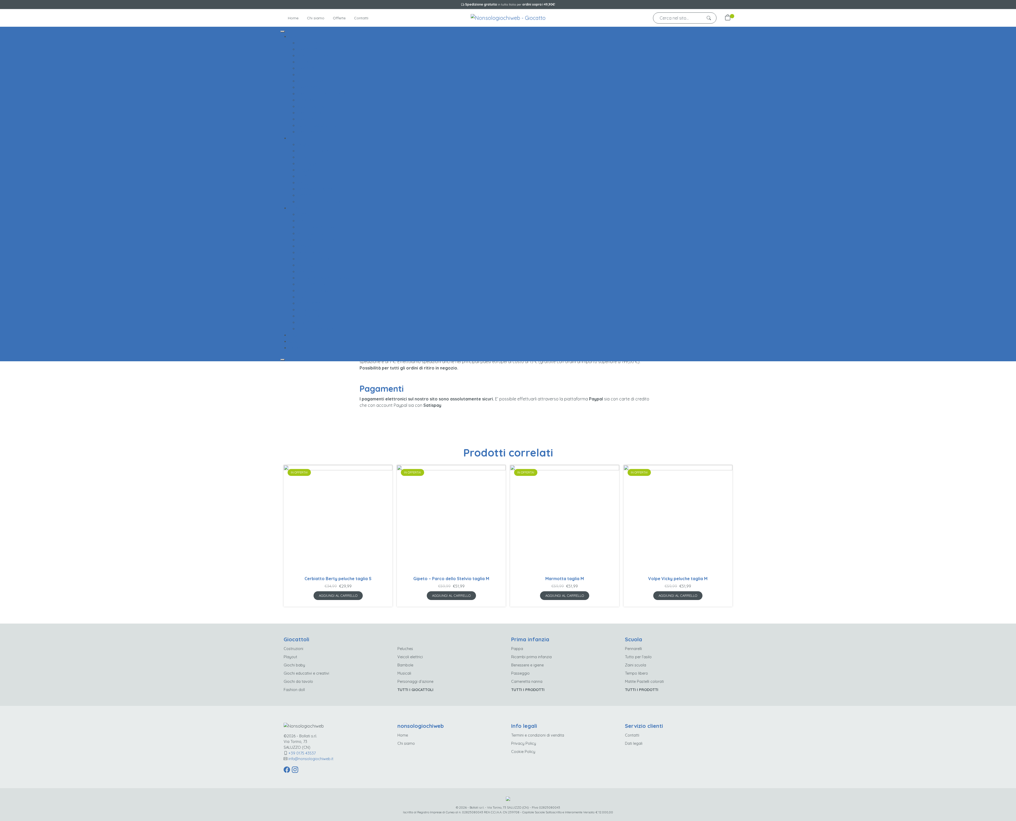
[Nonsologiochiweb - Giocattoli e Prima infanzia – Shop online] (508, 17)
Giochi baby (309, 87)
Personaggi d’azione (415, 681)
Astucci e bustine (313, 258)
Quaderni (306, 271)
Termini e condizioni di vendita (537, 735)
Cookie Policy (523, 751)
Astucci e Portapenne (318, 328)
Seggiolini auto (311, 169)
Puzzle (303, 61)
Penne (303, 214)
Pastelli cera (309, 303)
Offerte (339, 18)
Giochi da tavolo (313, 68)
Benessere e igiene (315, 188)
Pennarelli (306, 220)
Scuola (295, 207)
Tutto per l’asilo (638, 657)
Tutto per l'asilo (312, 284)
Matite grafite (310, 233)
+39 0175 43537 (302, 753)
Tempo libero (310, 309)
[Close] (282, 359)
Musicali (304, 74)
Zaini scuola (309, 315)
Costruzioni (308, 42)
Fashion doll (294, 689)
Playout (296, 347)
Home (293, 18)
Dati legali (633, 743)
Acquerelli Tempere (315, 290)
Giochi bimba (310, 112)
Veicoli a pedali (312, 80)
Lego (294, 334)
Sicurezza (306, 176)
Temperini (306, 246)
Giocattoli (298, 36)
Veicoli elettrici (311, 106)
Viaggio (304, 182)
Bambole (405, 665)
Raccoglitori (309, 265)
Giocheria (298, 341)
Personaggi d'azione (317, 125)
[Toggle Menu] (282, 31)
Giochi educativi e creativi (322, 93)
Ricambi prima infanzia (319, 201)
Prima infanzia (302, 138)
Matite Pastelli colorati (318, 226)
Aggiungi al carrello (338, 595)
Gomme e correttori (316, 239)
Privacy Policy (523, 743)
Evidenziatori (309, 252)
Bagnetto (306, 144)
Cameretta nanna (314, 150)
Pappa (303, 157)
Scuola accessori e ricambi (323, 277)
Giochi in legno (311, 131)
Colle (302, 296)
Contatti (361, 18)
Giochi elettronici (313, 118)
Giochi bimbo (310, 49)
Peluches (306, 99)
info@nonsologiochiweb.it (310, 758)
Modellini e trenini (313, 55)
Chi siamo (315, 18)
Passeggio (307, 163)
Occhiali (305, 195)
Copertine (307, 322)
